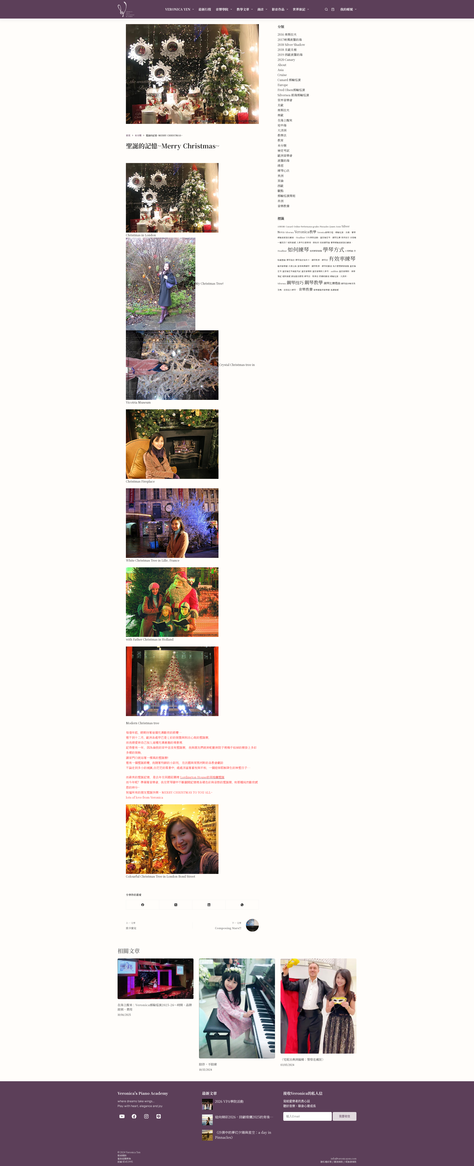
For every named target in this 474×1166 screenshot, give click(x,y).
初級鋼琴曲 (325, 242)
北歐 (280, 105)
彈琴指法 (290, 260)
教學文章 (243, 9)
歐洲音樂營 (283, 266)
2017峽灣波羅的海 (290, 39)
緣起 (280, 165)
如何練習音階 (316, 250)
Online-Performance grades (306, 226)
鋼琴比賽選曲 (332, 283)
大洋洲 (282, 130)
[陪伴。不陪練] (237, 1008)
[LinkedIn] (209, 905)
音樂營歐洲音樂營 (321, 289)
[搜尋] (326, 9)
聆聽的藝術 (324, 276)
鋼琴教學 (313, 282)
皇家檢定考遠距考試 (291, 271)
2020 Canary (286, 59)
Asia (281, 70)
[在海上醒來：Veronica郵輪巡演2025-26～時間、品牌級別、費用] (155, 978)
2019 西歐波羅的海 (290, 54)
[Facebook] (142, 905)
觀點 (280, 191)
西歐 (280, 186)
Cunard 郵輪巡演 (289, 80)
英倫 (280, 181)
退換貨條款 (350, 1161)
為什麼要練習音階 (341, 266)
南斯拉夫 (283, 110)
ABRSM (281, 226)
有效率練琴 (342, 258)
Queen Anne (335, 226)
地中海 (282, 125)
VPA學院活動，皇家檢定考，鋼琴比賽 (323, 237)
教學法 (282, 135)
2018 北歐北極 (287, 49)
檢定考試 (283, 150)
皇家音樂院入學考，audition (325, 271)
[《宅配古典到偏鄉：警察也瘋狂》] (318, 1006)
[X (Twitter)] (175, 905)
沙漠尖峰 (292, 266)
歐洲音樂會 (285, 155)
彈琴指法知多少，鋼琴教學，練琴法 (311, 260)
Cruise (282, 75)
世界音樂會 (285, 100)
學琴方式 (333, 249)
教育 (280, 140)
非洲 (280, 201)
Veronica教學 (305, 231)
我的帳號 (346, 9)
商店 (260, 9)
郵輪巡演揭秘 (286, 196)
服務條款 (338, 1161)
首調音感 (335, 289)
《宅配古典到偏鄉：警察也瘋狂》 (303, 1059)
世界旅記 (299, 9)
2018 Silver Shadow (291, 44)
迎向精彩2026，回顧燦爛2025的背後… (244, 1116)
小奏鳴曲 (349, 250)
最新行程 (204, 9)
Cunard (289, 226)
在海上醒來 (285, 120)
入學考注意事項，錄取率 (308, 242)
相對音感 (286, 276)
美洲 (280, 176)
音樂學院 (222, 9)
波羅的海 (283, 160)
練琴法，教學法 (311, 276)
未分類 (282, 145)
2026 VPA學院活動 (229, 1101)
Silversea (289, 232)
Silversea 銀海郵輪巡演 (293, 95)
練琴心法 (283, 170)
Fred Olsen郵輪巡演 (291, 90)
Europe (283, 85)
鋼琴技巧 (295, 282)
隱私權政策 (326, 1161)
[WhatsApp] (242, 905)
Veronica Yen (177, 9)
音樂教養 (283, 206)
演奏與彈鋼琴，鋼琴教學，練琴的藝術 (314, 266)
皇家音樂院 (306, 271)
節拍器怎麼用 (297, 276)
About (282, 65)
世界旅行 (345, 237)
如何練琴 (298, 249)
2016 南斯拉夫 (287, 34)
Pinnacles (324, 226)
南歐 (280, 115)
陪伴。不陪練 (208, 1064)
